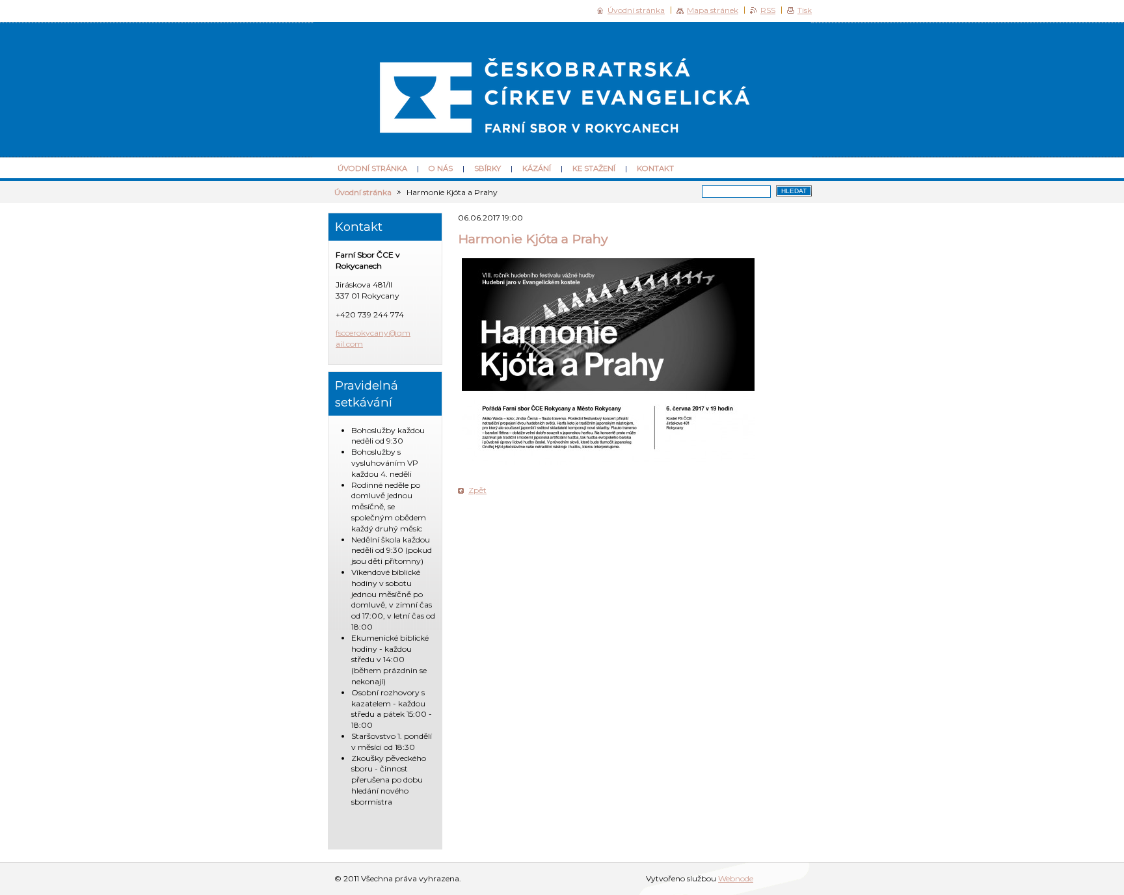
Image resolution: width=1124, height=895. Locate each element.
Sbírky (487, 168)
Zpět (477, 490)
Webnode (735, 878)
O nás (441, 168)
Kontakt (655, 168)
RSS (767, 10)
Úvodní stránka (372, 168)
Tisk (804, 10)
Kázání (536, 168)
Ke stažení (593, 168)
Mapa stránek (712, 10)
